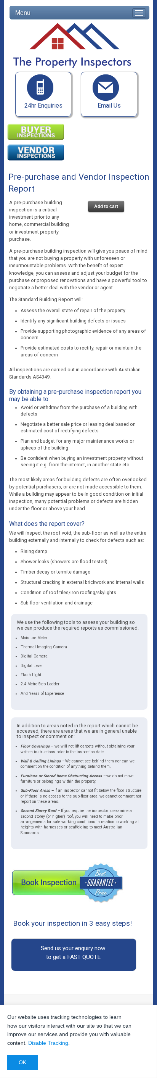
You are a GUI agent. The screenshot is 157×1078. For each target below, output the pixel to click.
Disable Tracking (48, 1043)
